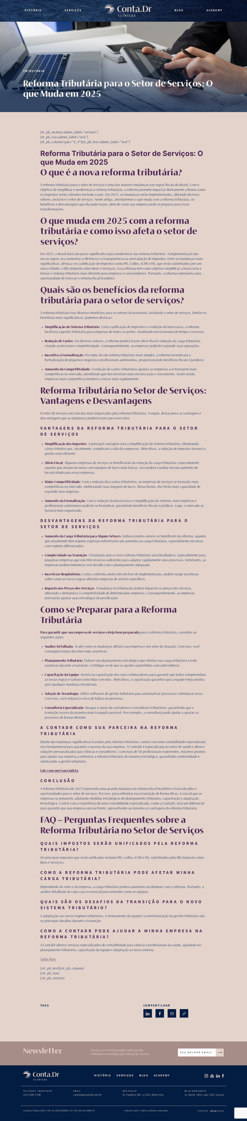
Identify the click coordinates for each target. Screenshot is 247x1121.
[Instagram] (206, 1075)
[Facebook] (223, 1075)
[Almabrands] (210, 1112)
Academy (214, 10)
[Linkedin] (218, 1075)
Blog (179, 10)
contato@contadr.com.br (87, 1095)
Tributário (34, 71)
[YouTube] (212, 1075)
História (33, 10)
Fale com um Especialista (59, 771)
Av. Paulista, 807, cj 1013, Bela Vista (143, 1095)
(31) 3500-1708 (32, 1095)
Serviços (73, 10)
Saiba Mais (48, 959)
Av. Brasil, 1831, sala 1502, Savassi (204, 1095)
